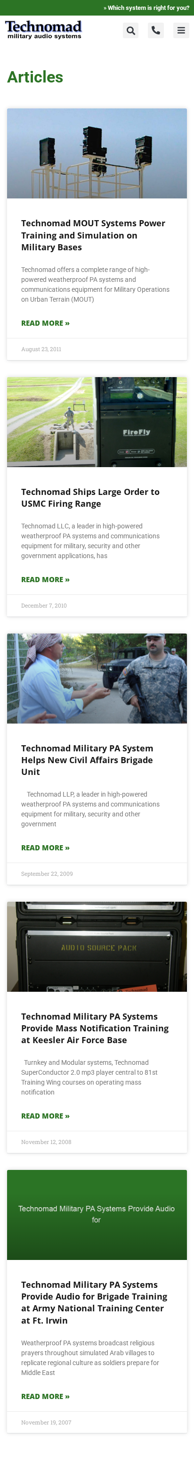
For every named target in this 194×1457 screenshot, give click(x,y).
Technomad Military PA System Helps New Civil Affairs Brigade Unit (87, 759)
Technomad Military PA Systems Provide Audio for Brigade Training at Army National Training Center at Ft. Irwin (94, 1302)
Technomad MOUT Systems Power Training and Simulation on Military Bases (93, 234)
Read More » (45, 323)
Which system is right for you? (148, 7)
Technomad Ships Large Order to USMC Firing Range (90, 497)
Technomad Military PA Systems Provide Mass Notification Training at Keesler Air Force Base (95, 1028)
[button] (130, 30)
